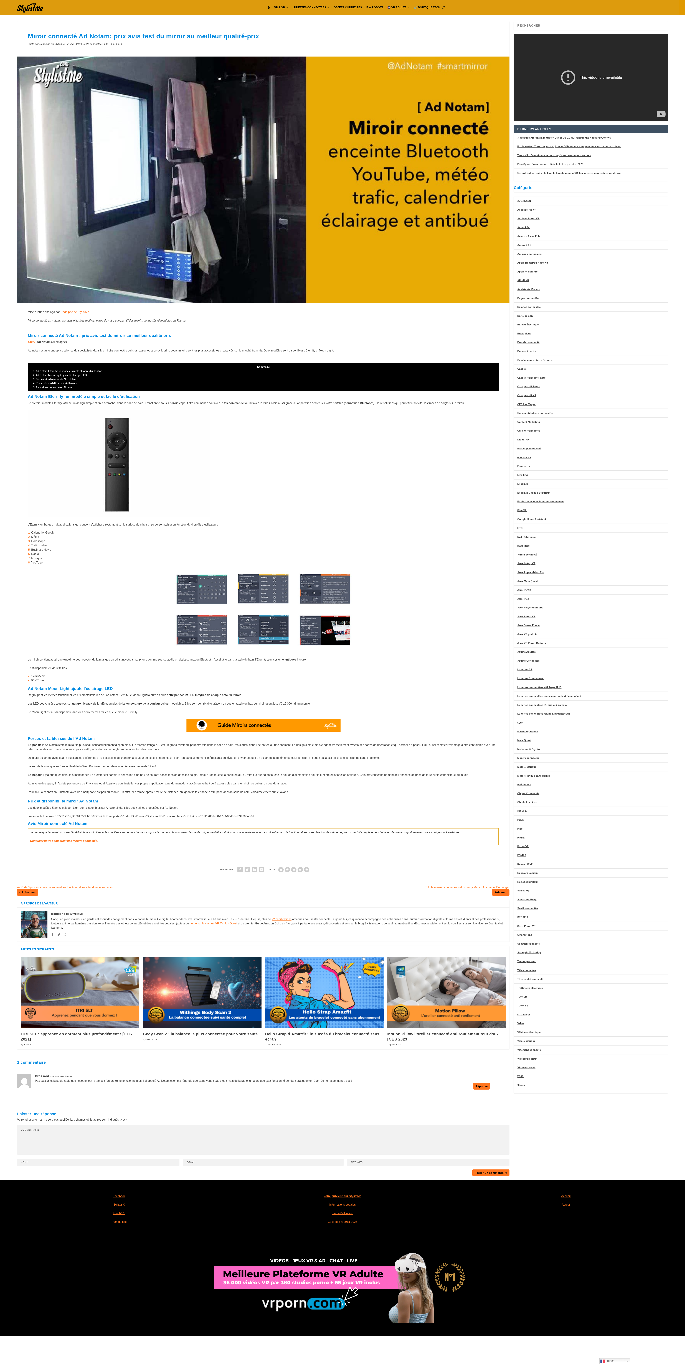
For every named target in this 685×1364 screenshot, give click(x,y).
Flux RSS (119, 1213)
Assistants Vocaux (528, 289)
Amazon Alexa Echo (529, 236)
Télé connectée (526, 970)
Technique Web (526, 961)
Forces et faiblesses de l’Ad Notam (55, 379)
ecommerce (524, 457)
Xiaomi (521, 1085)
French (609, 1360)
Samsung (523, 890)
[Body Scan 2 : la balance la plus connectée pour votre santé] (202, 992)
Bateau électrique (528, 324)
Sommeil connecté (528, 943)
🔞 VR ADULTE (396, 7)
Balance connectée (529, 306)
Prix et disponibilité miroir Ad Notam (55, 383)
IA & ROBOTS (374, 7)
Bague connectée (528, 298)
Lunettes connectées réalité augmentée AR (543, 713)
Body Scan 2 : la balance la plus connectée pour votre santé (200, 1034)
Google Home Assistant (531, 519)
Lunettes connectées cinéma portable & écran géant (549, 696)
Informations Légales (342, 1204)
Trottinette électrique (530, 987)
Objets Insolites (527, 802)
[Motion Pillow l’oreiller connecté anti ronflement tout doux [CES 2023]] (446, 992)
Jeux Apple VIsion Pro (530, 572)
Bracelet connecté (528, 342)
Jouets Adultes (526, 651)
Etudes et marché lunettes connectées (540, 501)
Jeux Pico (523, 598)
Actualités (523, 227)
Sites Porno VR (526, 926)
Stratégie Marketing (529, 952)
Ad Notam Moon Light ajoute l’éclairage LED (60, 375)
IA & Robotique (526, 537)
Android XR (524, 245)
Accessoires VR (526, 209)
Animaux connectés (529, 254)
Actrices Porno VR (528, 218)
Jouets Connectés (528, 660)
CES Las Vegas (526, 404)
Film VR (522, 510)
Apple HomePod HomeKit (532, 262)
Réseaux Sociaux (527, 872)
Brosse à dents (526, 351)
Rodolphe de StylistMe (52, 43)
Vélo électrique (526, 1040)
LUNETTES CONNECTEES (309, 7)
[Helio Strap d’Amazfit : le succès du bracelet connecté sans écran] (324, 992)
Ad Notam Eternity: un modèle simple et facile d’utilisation (67, 371)
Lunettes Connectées (530, 678)
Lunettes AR (524, 669)
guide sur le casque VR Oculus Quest (214, 923)
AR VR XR (523, 280)
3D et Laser (524, 200)
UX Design (523, 1014)
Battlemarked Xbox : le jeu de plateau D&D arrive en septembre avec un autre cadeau (569, 146)
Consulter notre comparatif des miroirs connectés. (64, 840)
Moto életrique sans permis (533, 775)
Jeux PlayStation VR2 (530, 607)
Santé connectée (92, 43)
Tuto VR (522, 996)
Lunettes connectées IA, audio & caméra (542, 704)
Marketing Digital (527, 731)
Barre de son (525, 315)
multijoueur (524, 784)
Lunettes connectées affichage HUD (539, 687)
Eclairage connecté (529, 448)
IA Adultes (523, 545)
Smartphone (524, 934)
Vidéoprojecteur (527, 1058)
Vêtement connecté (529, 1049)
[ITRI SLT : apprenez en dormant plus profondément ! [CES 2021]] (80, 992)
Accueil (566, 1196)
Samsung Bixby (526, 899)
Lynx (520, 722)
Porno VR (523, 846)
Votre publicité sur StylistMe (342, 1196)
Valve (520, 1023)
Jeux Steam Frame (528, 625)
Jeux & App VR (526, 563)
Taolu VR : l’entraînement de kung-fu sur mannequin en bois (554, 155)
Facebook (119, 1196)
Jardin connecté (527, 554)
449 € (31, 341)
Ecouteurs (523, 466)
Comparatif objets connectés (535, 413)
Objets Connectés (528, 793)
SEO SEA (522, 917)
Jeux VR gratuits (527, 634)
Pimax (521, 837)
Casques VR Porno (528, 386)
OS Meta (522, 811)
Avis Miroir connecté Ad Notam (52, 387)
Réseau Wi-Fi (525, 864)
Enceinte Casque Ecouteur (533, 492)
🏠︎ (268, 7)
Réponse (481, 1086)
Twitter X (119, 1204)
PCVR (520, 820)
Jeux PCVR (524, 589)
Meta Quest (524, 740)
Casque (522, 368)
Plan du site (119, 1221)
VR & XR (279, 7)
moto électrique (526, 766)
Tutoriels (522, 1005)
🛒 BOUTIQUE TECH (427, 7)
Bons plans (524, 333)
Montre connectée (528, 757)
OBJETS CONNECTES (348, 7)
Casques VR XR (526, 395)
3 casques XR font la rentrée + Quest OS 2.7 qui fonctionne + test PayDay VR (564, 137)
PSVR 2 (521, 855)
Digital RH (523, 439)
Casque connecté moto (531, 377)
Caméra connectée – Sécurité (535, 360)
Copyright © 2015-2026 (342, 1221)
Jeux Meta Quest (527, 581)
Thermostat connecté (530, 979)
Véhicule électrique (529, 1032)
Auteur (566, 1204)
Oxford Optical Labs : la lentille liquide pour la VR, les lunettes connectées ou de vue (569, 173)
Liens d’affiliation (342, 1213)
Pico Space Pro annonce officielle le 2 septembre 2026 (550, 164)
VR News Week (526, 1067)
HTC (519, 528)
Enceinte (522, 483)
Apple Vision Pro (527, 271)
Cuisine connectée (528, 430)
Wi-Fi (520, 1076)
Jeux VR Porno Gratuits (531, 643)
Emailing (522, 474)
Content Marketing (528, 421)
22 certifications (281, 919)
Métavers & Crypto (528, 749)
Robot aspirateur (527, 881)
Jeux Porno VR (526, 616)
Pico (520, 828)
